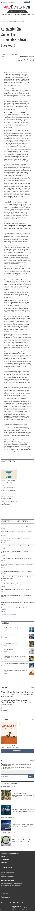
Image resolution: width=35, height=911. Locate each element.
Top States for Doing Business (7, 889)
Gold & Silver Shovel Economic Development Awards (11, 883)
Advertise (13, 2)
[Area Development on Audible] (22, 903)
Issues (32, 719)
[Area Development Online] (17, 906)
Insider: (16, 765)
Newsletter (4, 856)
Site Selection (3, 874)
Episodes (32, 687)
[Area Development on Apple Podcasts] (14, 903)
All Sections (33, 14)
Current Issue (5, 859)
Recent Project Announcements (7, 876)
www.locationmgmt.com (11, 443)
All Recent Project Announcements (9, 614)
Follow (12, 11)
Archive (32, 760)
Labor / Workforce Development (7, 872)
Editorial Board (25, 14)
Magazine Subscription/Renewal (10, 853)
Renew (32, 2)
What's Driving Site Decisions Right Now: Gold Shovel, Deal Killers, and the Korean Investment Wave (17, 694)
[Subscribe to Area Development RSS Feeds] (6, 903)
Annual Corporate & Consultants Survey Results (11, 885)
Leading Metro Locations (6, 887)
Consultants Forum (6, 2)
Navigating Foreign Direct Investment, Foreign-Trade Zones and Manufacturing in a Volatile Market (17, 702)
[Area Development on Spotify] (18, 903)
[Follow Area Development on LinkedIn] (2, 903)
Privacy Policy (22, 909)
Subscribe (27, 1)
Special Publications (17, 21)
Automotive (5, 466)
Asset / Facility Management (6, 870)
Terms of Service (29, 909)
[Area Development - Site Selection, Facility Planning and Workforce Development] (17, 7)
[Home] (10, 903)
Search (23, 11)
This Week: (17, 768)
